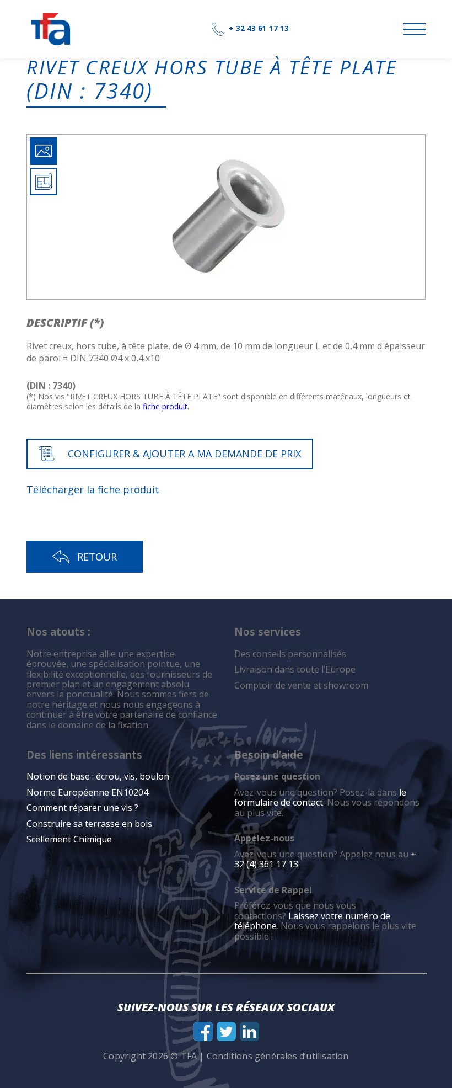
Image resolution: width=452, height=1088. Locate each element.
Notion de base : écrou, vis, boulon (97, 776)
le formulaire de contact (320, 797)
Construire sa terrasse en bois (90, 824)
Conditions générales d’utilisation (278, 1056)
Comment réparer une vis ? (82, 808)
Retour (97, 556)
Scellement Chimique (69, 839)
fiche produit (165, 406)
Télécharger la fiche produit (92, 489)
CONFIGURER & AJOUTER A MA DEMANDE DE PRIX (184, 453)
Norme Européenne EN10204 (87, 792)
